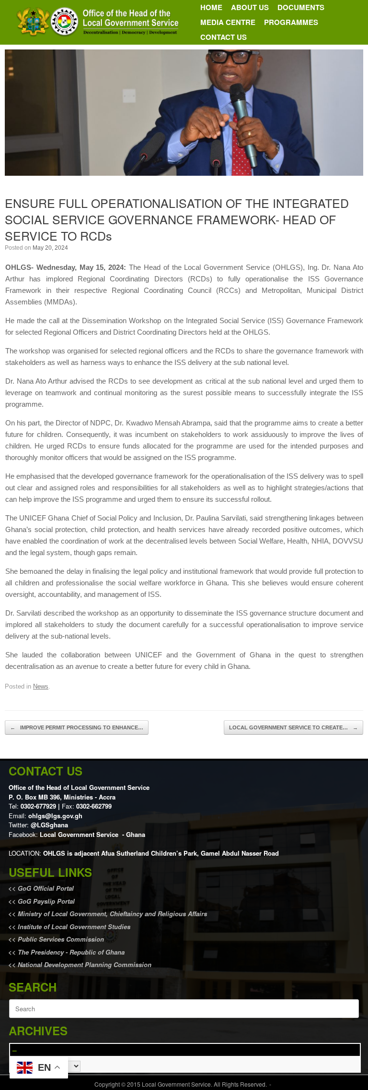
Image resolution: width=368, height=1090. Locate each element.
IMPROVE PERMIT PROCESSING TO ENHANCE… (76, 727)
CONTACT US (223, 37)
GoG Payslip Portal (46, 901)
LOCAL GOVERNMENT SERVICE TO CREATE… (293, 727)
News (40, 686)
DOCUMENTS (300, 7)
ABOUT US (250, 7)
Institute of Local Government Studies (73, 926)
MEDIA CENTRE (227, 22)
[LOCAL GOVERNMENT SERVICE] (99, 22)
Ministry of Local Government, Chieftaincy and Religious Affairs (112, 913)
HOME (211, 7)
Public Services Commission (61, 939)
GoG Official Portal (46, 888)
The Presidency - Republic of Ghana (70, 952)
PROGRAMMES (291, 22)
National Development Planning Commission (84, 964)
